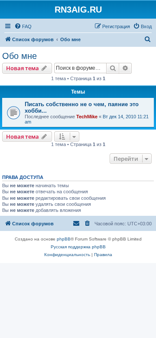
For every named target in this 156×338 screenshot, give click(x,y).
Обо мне (19, 56)
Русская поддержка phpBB (78, 246)
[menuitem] (23, 26)
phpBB (64, 239)
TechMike (87, 116)
